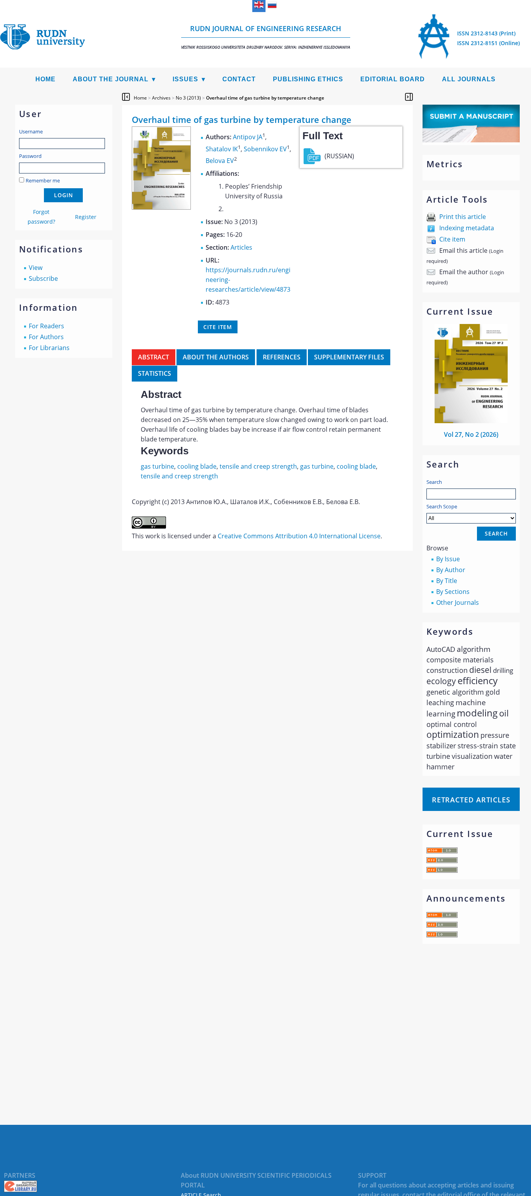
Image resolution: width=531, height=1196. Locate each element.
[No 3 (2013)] (161, 207)
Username (31, 131)
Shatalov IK (222, 149)
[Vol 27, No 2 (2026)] (471, 421)
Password (30, 155)
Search (434, 481)
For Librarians (49, 347)
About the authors (216, 357)
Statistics (154, 373)
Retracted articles (471, 799)
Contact (239, 79)
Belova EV (220, 160)
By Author (450, 570)
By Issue (448, 559)
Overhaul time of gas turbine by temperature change (265, 98)
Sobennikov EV (265, 149)
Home (45, 79)
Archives (161, 98)
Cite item (452, 239)
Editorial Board (392, 79)
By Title (446, 580)
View (35, 267)
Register (85, 217)
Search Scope (441, 506)
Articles (241, 247)
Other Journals (457, 602)
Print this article (462, 216)
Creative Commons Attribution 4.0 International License (299, 536)
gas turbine (157, 466)
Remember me (43, 180)
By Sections (453, 591)
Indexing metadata (466, 228)
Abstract (153, 357)
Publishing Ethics (308, 79)
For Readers (46, 326)
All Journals (469, 79)
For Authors (46, 337)
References (281, 357)
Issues (185, 79)
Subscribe (43, 278)
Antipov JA (247, 137)
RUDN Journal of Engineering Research (265, 37)
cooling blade (197, 466)
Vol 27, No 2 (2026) (471, 434)
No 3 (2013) (188, 98)
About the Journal (110, 79)
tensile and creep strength (258, 466)
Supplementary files (349, 357)
